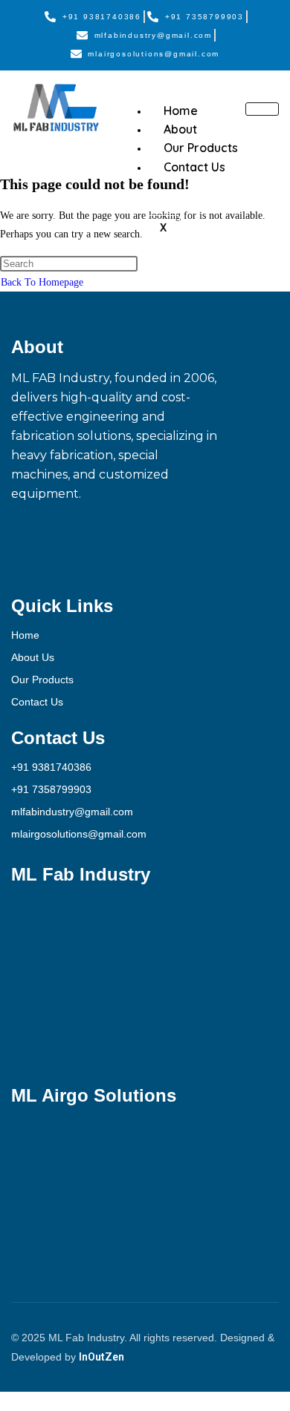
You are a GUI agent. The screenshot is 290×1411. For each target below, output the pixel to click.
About (180, 129)
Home (181, 110)
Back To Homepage (42, 282)
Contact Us (194, 166)
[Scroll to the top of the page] (4, 1401)
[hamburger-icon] (262, 109)
